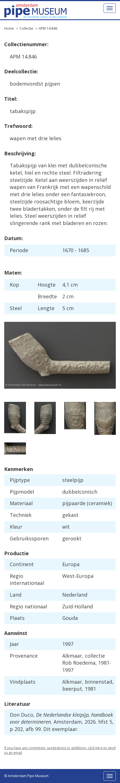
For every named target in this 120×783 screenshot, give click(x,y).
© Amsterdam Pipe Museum (26, 775)
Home (9, 28)
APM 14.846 (48, 28)
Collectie (26, 28)
